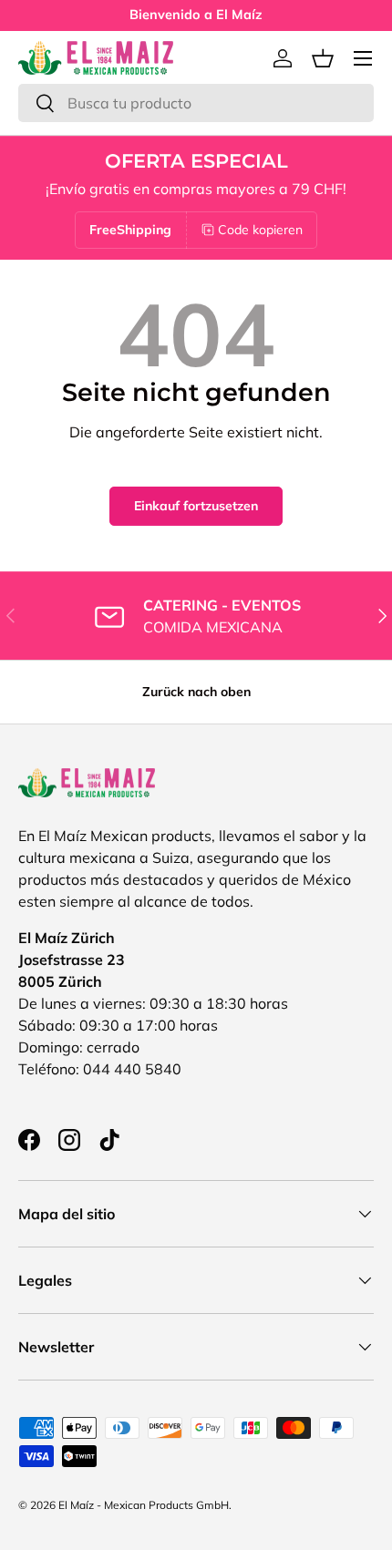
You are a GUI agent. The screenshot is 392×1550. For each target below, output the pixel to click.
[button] (323, 58)
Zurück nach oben (196, 691)
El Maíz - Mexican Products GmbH (143, 1505)
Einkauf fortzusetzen (196, 506)
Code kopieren (260, 229)
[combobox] (196, 103)
